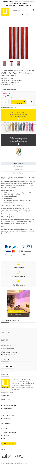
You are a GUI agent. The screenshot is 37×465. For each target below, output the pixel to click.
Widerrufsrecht (7, 409)
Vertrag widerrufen (8, 443)
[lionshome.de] (12, 456)
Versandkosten (16, 98)
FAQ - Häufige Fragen (9, 415)
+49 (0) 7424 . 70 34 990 (20, 3)
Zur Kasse (28, 5)
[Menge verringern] (9, 103)
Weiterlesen (5, 395)
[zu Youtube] (11, 367)
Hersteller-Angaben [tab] (18, 173)
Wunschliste (21, 5)
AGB (4, 438)
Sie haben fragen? (8, 1)
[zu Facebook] (3, 367)
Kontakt (5, 429)
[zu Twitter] (7, 367)
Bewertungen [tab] (18, 170)
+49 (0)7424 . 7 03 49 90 (10, 352)
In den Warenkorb (18, 102)
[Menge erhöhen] (9, 101)
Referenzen (6, 418)
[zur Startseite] (5, 12)
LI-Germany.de (10, 463)
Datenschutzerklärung (9, 432)
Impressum (6, 435)
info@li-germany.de (9, 355)
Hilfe (14, 5)
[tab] (18, 163)
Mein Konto (9, 5)
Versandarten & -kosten (10, 405)
